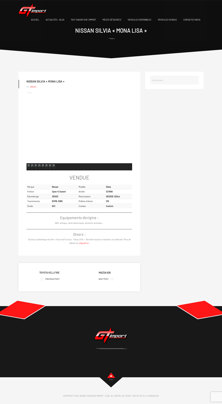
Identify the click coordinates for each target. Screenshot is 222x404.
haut (111, 380)
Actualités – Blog (55, 19)
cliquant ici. (84, 243)
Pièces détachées (112, 19)
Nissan (33, 87)
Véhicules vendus (167, 19)
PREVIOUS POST (52, 279)
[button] (31, 130)
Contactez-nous (191, 19)
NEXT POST (104, 279)
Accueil (35, 19)
